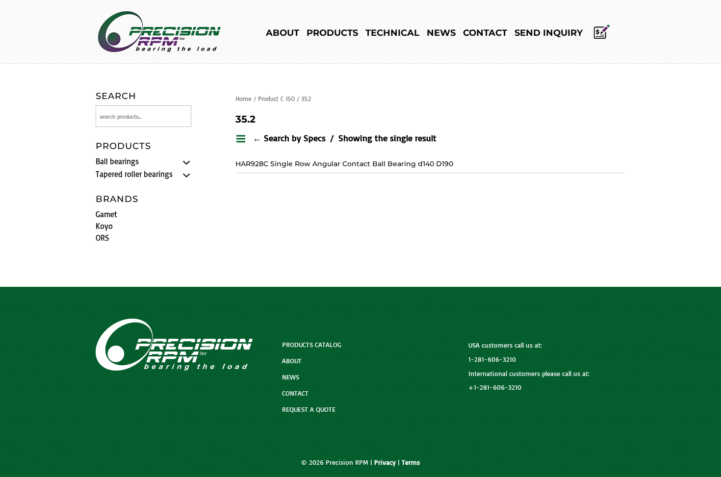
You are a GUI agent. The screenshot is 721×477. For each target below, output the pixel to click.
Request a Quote (308, 409)
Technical (392, 33)
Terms (411, 462)
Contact (485, 33)
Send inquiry (549, 33)
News (441, 33)
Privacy (385, 462)
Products (332, 33)
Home (243, 98)
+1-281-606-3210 (494, 387)
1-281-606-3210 (492, 359)
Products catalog (311, 344)
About (282, 33)
